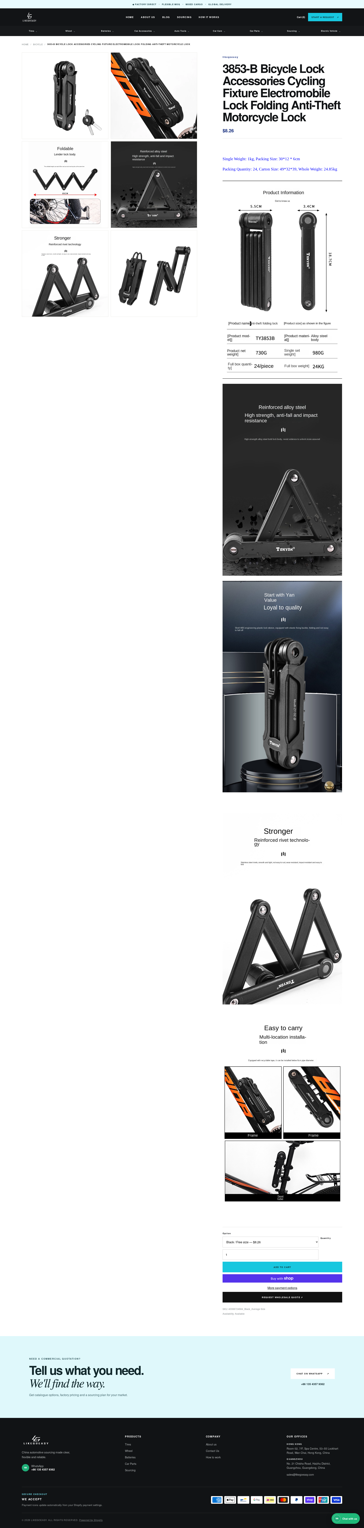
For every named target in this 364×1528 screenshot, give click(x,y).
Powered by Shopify (91, 1520)
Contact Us (212, 1451)
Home (25, 44)
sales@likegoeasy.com (300, 1474)
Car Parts (256, 31)
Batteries (107, 31)
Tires (33, 31)
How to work (213, 1457)
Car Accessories (144, 31)
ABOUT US (148, 17)
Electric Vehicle (331, 31)
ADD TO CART (282, 1267)
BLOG (166, 17)
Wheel (70, 31)
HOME (130, 17)
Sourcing (293, 31)
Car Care (219, 31)
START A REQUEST (325, 17)
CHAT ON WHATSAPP (313, 1373)
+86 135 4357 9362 (313, 1384)
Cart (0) (301, 17)
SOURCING (184, 17)
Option (227, 1233)
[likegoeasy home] (43, 17)
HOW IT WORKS (209, 17)
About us (211, 1444)
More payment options (282, 1288)
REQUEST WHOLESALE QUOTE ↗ (282, 1297)
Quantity (325, 1238)
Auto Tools (182, 31)
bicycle (38, 44)
